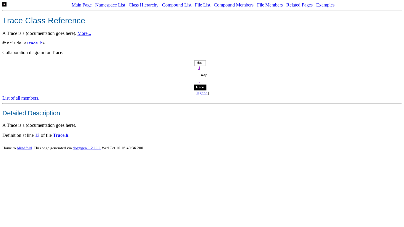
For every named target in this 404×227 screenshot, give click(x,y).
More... (84, 33)
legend (202, 93)
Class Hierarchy (144, 4)
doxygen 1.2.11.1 (87, 148)
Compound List (176, 4)
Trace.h (34, 43)
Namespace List (110, 4)
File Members (270, 4)
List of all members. (20, 97)
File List (202, 4)
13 (37, 135)
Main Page (82, 4)
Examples (325, 4)
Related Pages (299, 4)
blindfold (24, 148)
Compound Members (233, 4)
